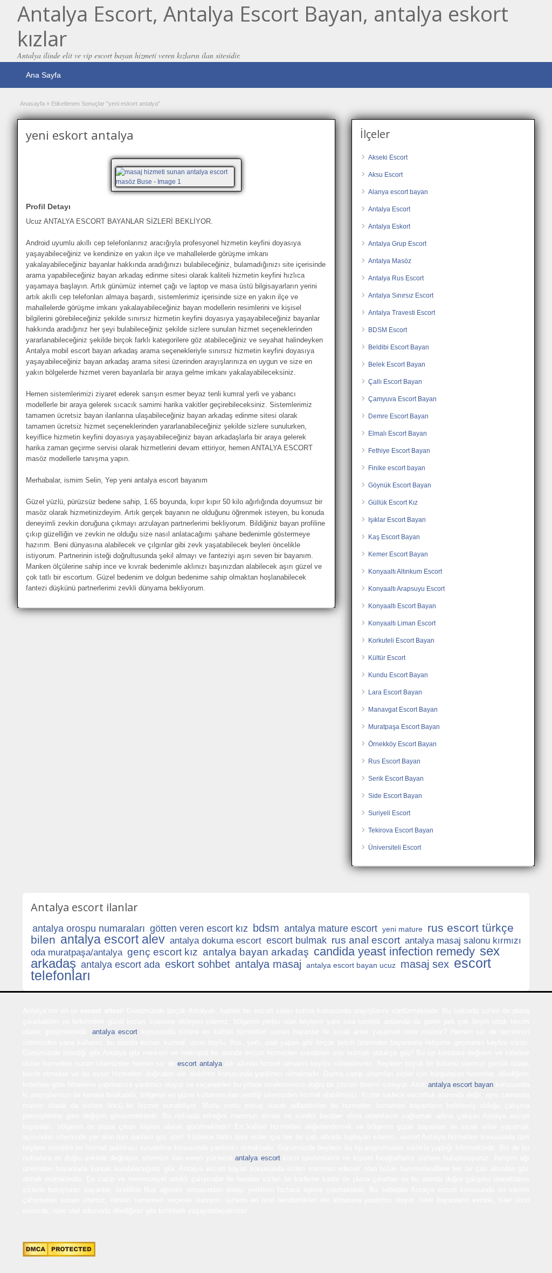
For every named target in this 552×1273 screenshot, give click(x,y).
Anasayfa (32, 103)
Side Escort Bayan (395, 796)
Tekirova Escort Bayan (400, 830)
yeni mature (402, 929)
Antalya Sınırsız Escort (400, 295)
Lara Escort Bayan (395, 692)
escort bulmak (296, 940)
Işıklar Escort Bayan (397, 520)
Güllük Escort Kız (393, 502)
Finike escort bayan (396, 468)
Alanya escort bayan (398, 192)
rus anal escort (366, 940)
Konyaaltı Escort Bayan (402, 606)
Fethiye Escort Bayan (399, 451)
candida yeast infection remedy (394, 951)
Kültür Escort (386, 658)
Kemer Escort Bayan (398, 554)
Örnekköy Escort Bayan (402, 744)
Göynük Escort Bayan (399, 485)
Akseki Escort (388, 157)
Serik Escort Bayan (396, 778)
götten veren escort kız (199, 928)
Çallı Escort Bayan (395, 382)
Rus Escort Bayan (394, 761)
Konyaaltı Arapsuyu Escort (406, 589)
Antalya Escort (389, 209)
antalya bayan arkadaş (256, 952)
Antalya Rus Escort (396, 278)
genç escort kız (162, 952)
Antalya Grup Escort (397, 243)
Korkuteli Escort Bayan (401, 640)
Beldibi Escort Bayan (398, 347)
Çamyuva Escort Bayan (402, 399)
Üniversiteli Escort (394, 847)
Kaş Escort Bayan (394, 537)
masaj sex (425, 964)
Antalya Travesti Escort (401, 312)
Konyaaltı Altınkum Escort (405, 571)
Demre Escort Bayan (398, 416)
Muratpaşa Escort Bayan (404, 727)
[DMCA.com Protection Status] (59, 1254)
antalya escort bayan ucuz (351, 965)
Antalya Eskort (389, 226)
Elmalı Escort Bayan (397, 433)
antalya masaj (268, 964)
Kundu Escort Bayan (398, 675)
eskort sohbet (197, 964)
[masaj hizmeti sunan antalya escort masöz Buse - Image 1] (176, 176)
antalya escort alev (112, 939)
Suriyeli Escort (389, 813)
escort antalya (199, 1063)
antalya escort (114, 1032)
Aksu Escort (385, 174)
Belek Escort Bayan (396, 364)
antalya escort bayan (460, 1085)
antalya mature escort (330, 928)
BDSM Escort (387, 330)
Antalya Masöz (389, 261)
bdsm (266, 928)
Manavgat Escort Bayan (403, 709)
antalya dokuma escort (215, 940)
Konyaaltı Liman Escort (402, 623)
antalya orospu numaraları (88, 928)
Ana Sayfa (43, 75)
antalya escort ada (120, 964)
